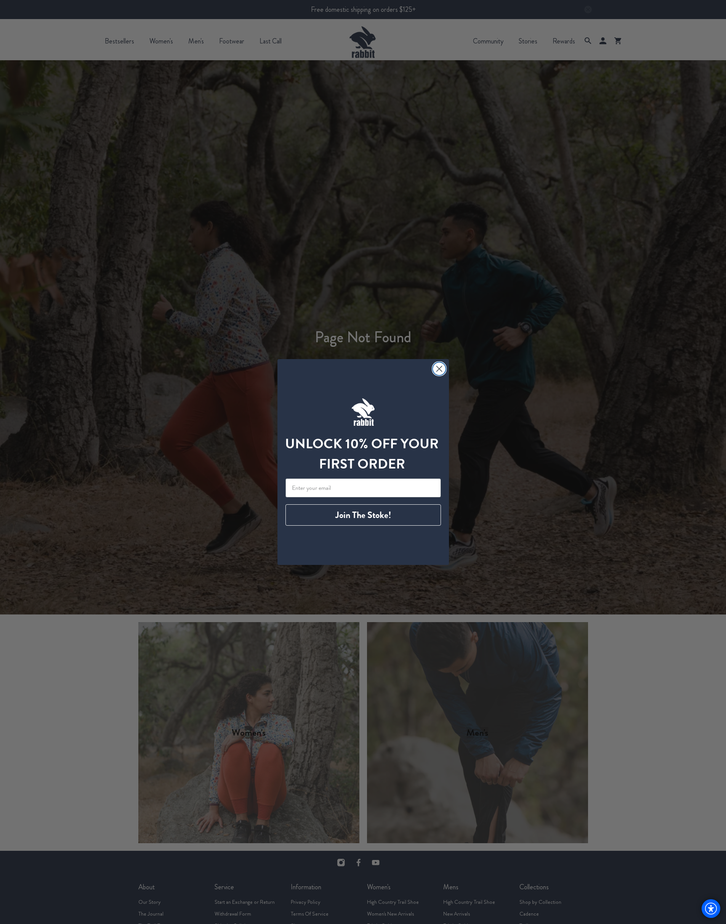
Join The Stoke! (363, 515)
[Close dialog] (439, 368)
